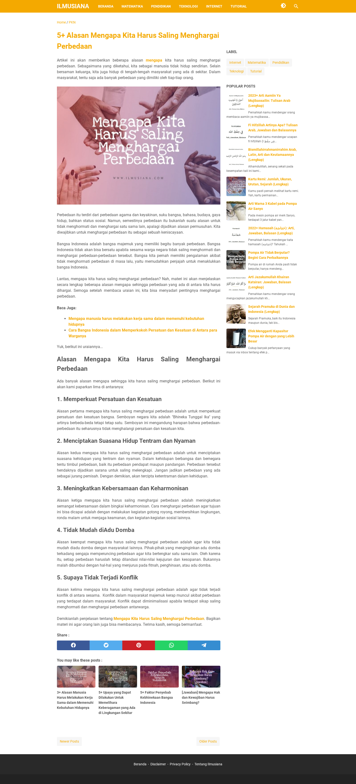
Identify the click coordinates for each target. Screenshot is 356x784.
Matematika (132, 6)
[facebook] (73, 645)
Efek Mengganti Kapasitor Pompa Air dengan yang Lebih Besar (271, 336)
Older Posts (208, 741)
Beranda (105, 6)
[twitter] (106, 645)
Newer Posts (69, 741)
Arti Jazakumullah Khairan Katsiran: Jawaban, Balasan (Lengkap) (269, 282)
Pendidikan (161, 6)
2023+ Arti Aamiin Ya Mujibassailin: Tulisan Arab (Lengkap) (269, 101)
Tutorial (239, 6)
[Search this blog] (296, 6)
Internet (214, 6)
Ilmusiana (73, 6)
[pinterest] (138, 645)
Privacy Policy (180, 764)
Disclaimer (158, 764)
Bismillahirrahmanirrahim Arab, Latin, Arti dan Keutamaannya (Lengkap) (272, 155)
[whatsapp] (171, 645)
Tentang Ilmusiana (208, 764)
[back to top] (346, 773)
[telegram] (204, 645)
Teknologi (188, 6)
